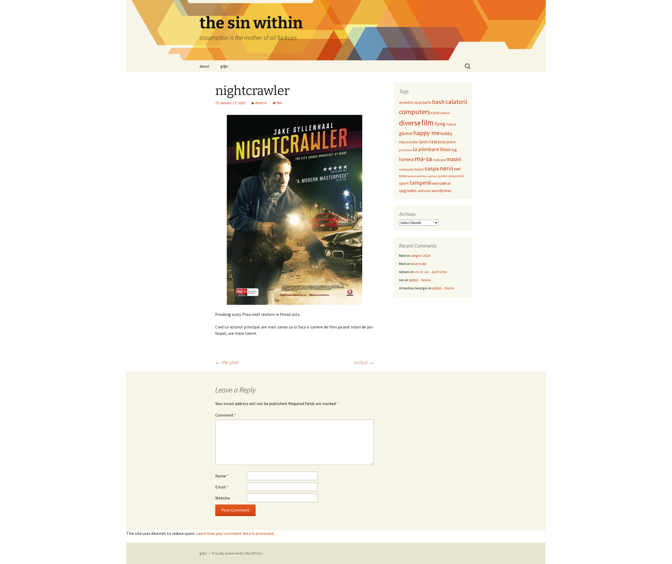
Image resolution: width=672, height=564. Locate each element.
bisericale (419, 263)
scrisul (364, 362)
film (279, 102)
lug (454, 149)
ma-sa (423, 158)
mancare (439, 160)
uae (442, 183)
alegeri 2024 (420, 255)
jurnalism (405, 150)
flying (439, 124)
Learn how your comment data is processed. (235, 533)
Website (222, 498)
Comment (225, 415)
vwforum (424, 190)
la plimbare (426, 149)
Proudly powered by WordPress (237, 553)
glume (405, 133)
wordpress (441, 190)
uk (449, 183)
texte (435, 183)
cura (435, 112)
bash (438, 101)
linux (445, 149)
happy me (426, 133)
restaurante (456, 176)
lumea (406, 159)
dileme (445, 113)
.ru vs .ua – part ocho (431, 271)
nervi (446, 168)
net (457, 169)
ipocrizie (428, 142)
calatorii (456, 101)
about (204, 66)
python (432, 176)
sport (404, 183)
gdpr (224, 66)
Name (222, 475)
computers (414, 111)
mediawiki (406, 169)
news (403, 175)
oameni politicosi (418, 176)
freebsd (451, 124)
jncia (441, 141)
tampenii (420, 182)
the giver (227, 362)
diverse (261, 102)
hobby (446, 133)
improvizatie (408, 142)
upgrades (408, 190)
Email (221, 486)
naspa (431, 168)
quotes (442, 176)
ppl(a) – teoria (420, 280)
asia (418, 102)
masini (453, 159)
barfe (426, 102)
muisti (419, 169)
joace (451, 141)
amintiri (406, 102)
